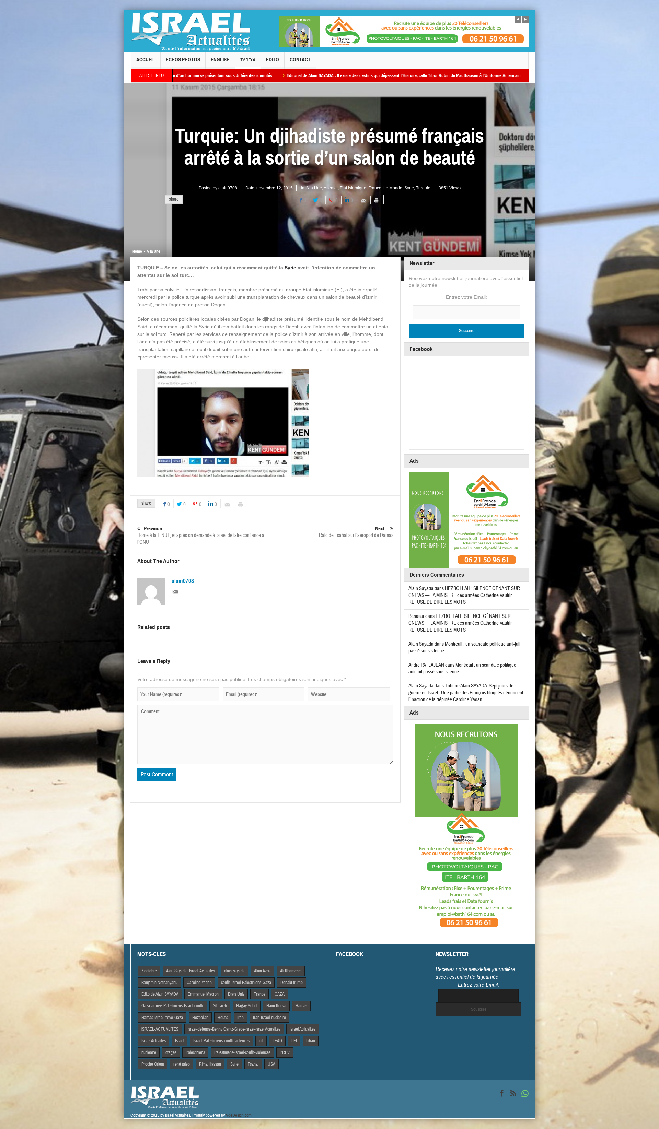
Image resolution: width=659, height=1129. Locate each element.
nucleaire (148, 1052)
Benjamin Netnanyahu (159, 982)
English (220, 60)
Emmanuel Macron (203, 994)
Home (137, 251)
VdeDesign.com (239, 1115)
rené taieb (181, 1064)
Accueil (145, 60)
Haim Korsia (276, 1006)
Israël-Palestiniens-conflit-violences (221, 1041)
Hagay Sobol (246, 1006)
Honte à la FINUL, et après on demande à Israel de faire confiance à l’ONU (200, 535)
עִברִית (247, 60)
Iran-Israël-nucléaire (269, 1017)
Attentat (331, 188)
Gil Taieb (220, 1006)
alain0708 (227, 188)
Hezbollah (200, 1017)
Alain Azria (262, 971)
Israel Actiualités (302, 1029)
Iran (240, 1017)
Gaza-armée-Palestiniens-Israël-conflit (172, 1006)
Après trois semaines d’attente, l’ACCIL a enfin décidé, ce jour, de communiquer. (515, 75)
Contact (300, 60)
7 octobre (149, 971)
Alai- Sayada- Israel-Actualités (190, 971)
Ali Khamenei (290, 971)
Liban (310, 1041)
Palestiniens (195, 1052)
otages (170, 1052)
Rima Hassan (210, 1064)
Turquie (423, 188)
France (374, 188)
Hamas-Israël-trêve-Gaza (162, 1017)
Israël (179, 1041)
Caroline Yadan (199, 982)
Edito (272, 60)
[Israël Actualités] (190, 31)
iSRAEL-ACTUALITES (159, 1029)
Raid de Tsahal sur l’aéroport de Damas (356, 532)
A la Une (314, 188)
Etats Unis (236, 994)
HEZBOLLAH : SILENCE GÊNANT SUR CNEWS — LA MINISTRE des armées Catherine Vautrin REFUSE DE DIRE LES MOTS (464, 595)
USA (271, 1064)
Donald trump (291, 982)
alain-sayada (234, 971)
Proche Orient (152, 1064)
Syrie (409, 188)
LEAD (277, 1041)
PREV (285, 1052)
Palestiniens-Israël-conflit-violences (242, 1052)
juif (261, 1041)
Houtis (223, 1017)
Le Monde (392, 188)
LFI (294, 1041)
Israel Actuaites (153, 1041)
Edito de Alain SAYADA (159, 994)
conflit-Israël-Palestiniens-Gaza (246, 982)
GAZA (280, 994)
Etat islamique (353, 188)
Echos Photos (183, 60)
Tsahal (253, 1064)
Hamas (301, 1006)
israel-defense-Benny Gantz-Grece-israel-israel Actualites (234, 1029)
